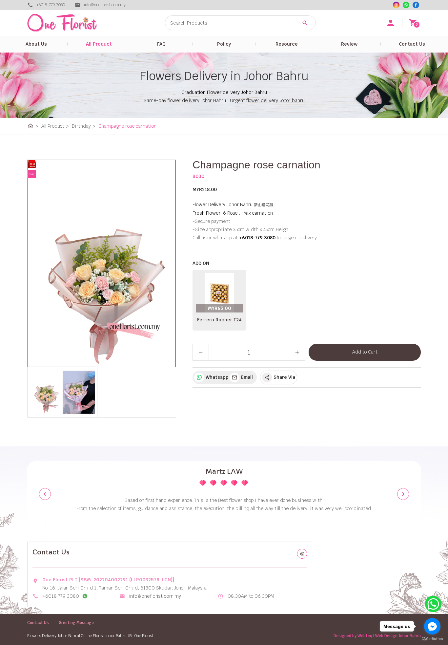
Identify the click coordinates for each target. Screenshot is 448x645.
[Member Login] (391, 23)
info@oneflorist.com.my (155, 596)
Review (349, 44)
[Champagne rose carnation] (101, 263)
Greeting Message (76, 622)
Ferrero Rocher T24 (219, 320)
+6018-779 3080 (50, 5)
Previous (45, 494)
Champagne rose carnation (127, 126)
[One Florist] (416, 5)
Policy (224, 44)
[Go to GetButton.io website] (432, 638)
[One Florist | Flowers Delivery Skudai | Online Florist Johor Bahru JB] (76, 23)
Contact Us (412, 44)
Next (403, 494)
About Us (36, 44)
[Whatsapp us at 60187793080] (85, 596)
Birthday (83, 126)
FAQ (161, 44)
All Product (99, 44)
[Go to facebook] (432, 626)
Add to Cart (364, 352)
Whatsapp (216, 377)
